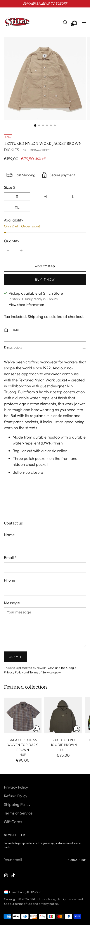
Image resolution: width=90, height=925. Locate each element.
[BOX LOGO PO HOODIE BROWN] (63, 715)
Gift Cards (13, 821)
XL (17, 207)
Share (15, 330)
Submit (15, 657)
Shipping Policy (17, 804)
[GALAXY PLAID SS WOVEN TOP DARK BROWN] (23, 715)
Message (12, 602)
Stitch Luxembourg (43, 899)
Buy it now (45, 279)
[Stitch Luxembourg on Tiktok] (13, 876)
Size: (9, 187)
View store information (26, 304)
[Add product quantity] (8, 250)
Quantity (11, 240)
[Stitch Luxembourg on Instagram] (6, 876)
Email (10, 557)
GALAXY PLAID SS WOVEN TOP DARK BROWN (22, 745)
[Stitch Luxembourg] (17, 22)
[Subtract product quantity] (21, 250)
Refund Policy (15, 795)
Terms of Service (41, 672)
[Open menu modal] (83, 22)
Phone (9, 580)
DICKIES (11, 149)
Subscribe (77, 860)
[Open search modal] (65, 22)
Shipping (35, 316)
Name (9, 534)
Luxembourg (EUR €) (23, 892)
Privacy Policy (13, 672)
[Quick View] (36, 729)
